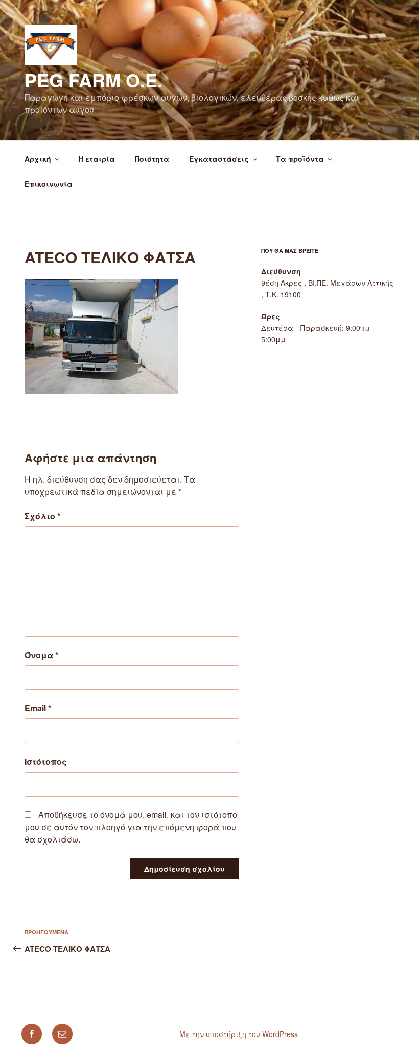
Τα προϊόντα (300, 159)
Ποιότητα (152, 159)
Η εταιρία (96, 159)
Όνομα (41, 655)
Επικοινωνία (49, 184)
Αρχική (38, 159)
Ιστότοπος (46, 761)
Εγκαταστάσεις (219, 159)
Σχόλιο (42, 516)
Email (38, 708)
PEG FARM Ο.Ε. (93, 79)
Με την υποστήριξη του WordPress (238, 1034)
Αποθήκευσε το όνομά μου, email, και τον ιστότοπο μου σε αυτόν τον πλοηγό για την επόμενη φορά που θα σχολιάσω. (131, 827)
